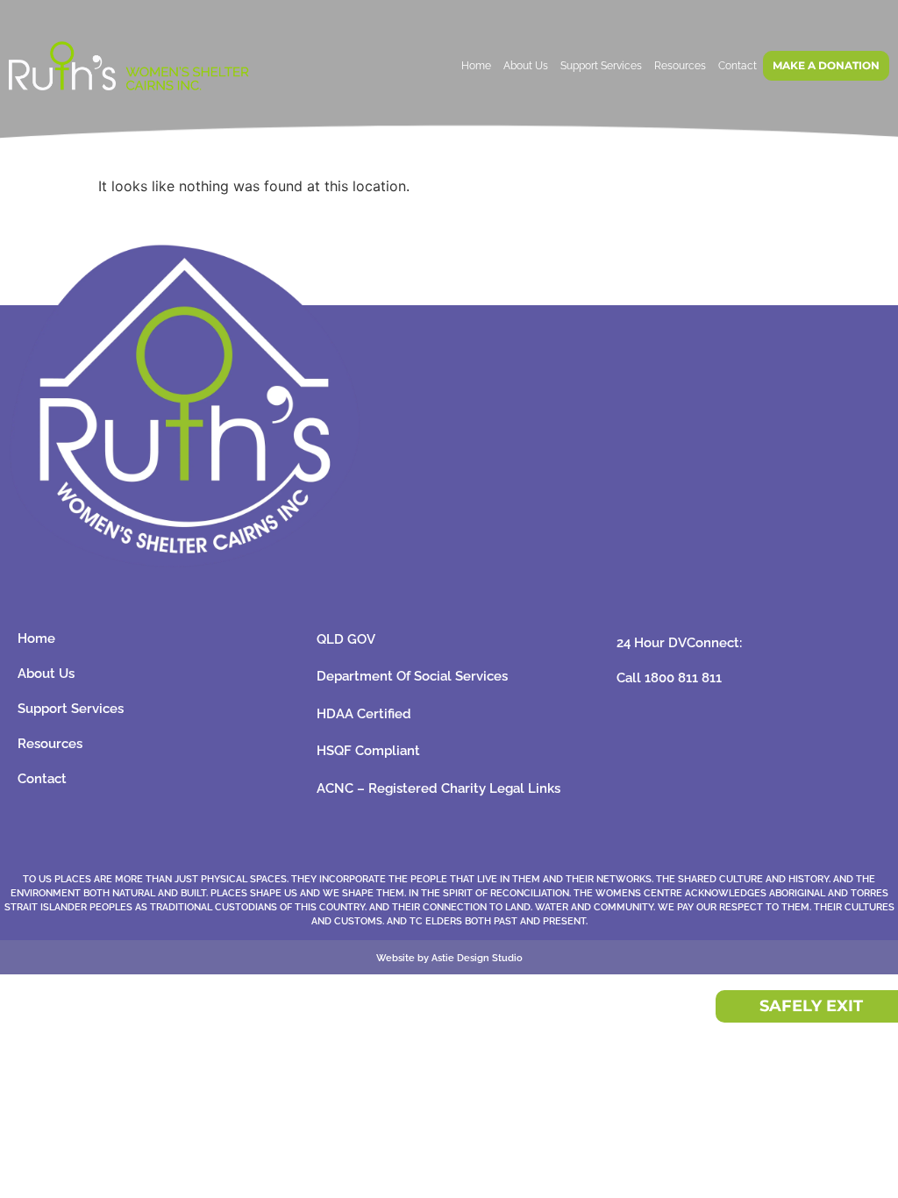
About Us (525, 66)
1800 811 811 (683, 678)
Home (476, 66)
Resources (680, 66)
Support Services (601, 66)
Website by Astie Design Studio (449, 958)
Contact (737, 66)
